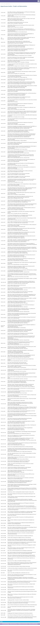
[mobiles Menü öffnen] (39, 1)
